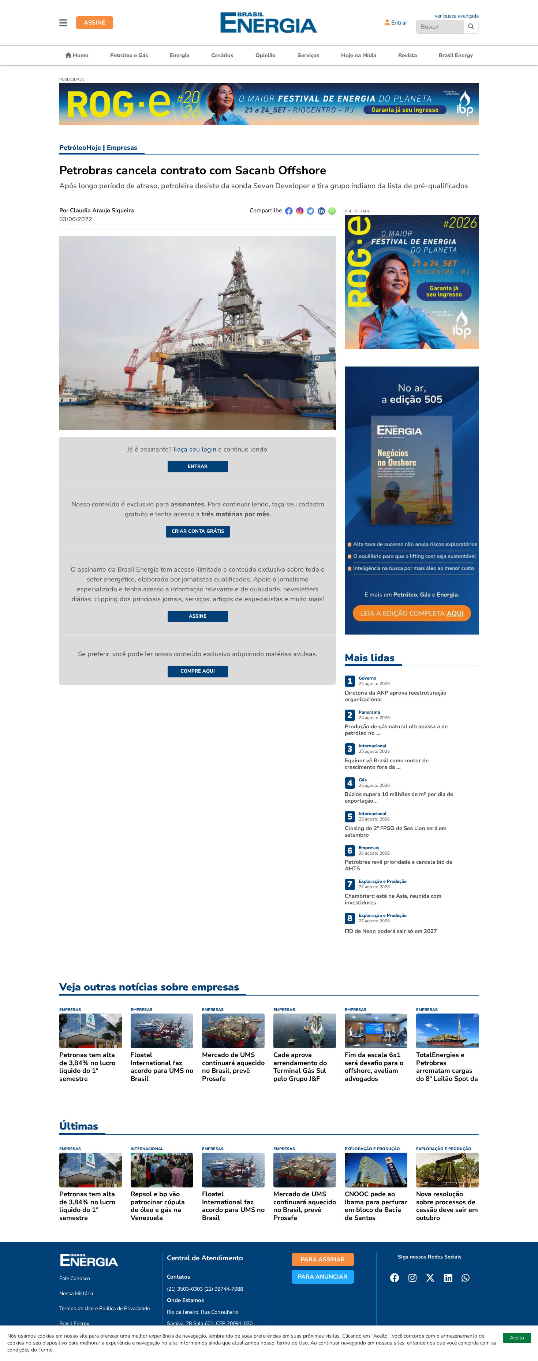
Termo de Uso (292, 1342)
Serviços (308, 55)
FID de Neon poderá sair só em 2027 (391, 931)
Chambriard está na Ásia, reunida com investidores (393, 899)
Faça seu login (195, 449)
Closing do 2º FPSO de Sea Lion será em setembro (396, 831)
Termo (45, 1349)
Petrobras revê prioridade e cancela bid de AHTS (398, 865)
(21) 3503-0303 (185, 1289)
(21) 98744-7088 (223, 1289)
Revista (407, 55)
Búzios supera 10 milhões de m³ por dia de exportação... (399, 797)
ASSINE (94, 23)
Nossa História (76, 1293)
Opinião (265, 55)
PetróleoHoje (80, 147)
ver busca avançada (457, 15)
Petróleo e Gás (129, 55)
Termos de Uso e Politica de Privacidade (104, 1308)
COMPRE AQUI (197, 671)
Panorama (369, 712)
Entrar (398, 23)
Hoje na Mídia (358, 55)
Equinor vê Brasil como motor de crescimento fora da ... (387, 763)
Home (79, 55)
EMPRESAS (70, 1009)
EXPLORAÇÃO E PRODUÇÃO (372, 1148)
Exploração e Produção (383, 881)
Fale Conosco (74, 1278)
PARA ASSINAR (323, 1260)
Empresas (122, 147)
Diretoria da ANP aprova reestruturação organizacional (396, 696)
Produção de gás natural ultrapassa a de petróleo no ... (396, 729)
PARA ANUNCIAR (322, 1277)
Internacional (372, 746)
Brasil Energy (456, 55)
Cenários (222, 55)
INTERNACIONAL (147, 1148)
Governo (367, 678)
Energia (179, 55)
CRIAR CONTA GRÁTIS (198, 531)
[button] (63, 22)
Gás (363, 780)
